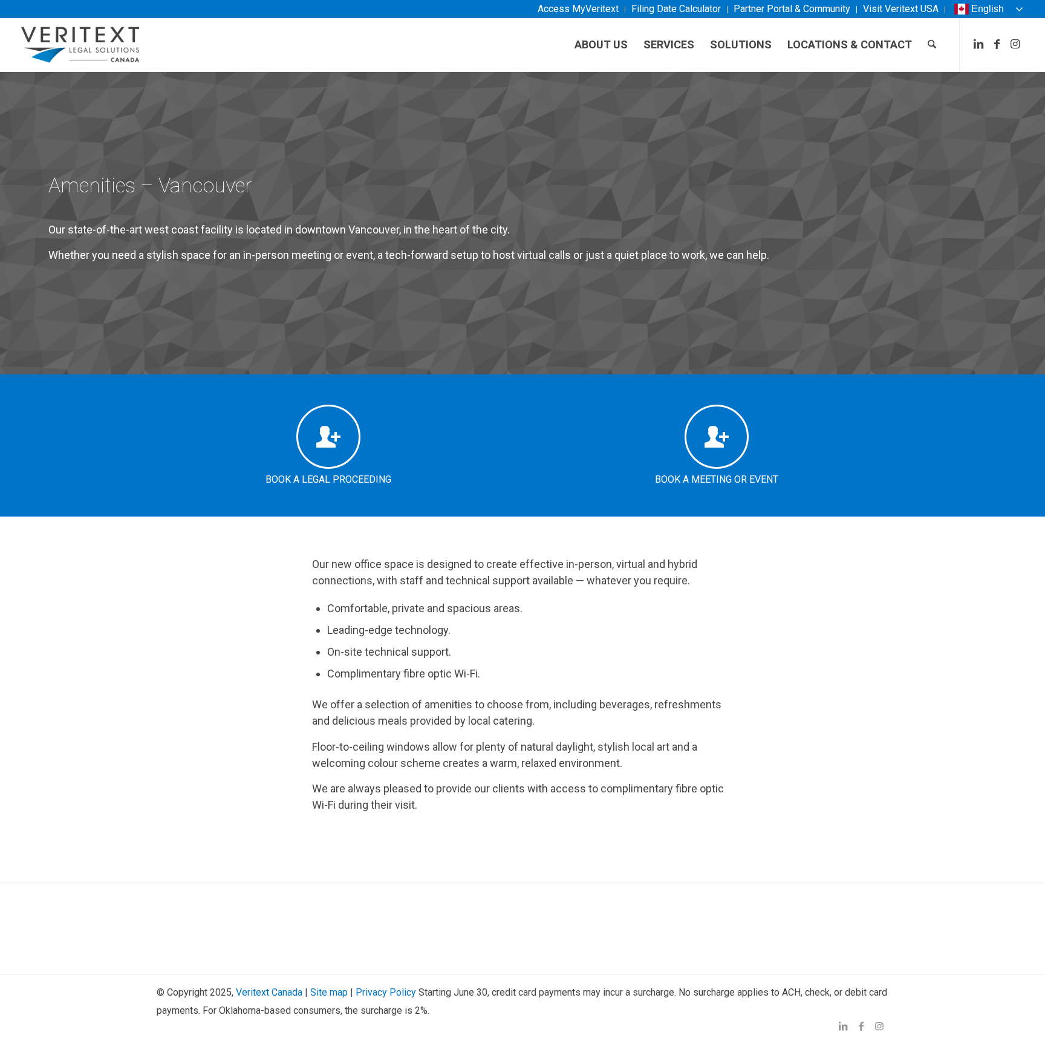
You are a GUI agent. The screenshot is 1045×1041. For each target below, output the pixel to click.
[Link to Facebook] (997, 44)
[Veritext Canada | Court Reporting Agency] (80, 45)
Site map (329, 992)
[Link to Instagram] (1015, 44)
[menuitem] (578, 9)
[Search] (932, 45)
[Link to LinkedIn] (978, 44)
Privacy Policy (386, 992)
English (987, 9)
